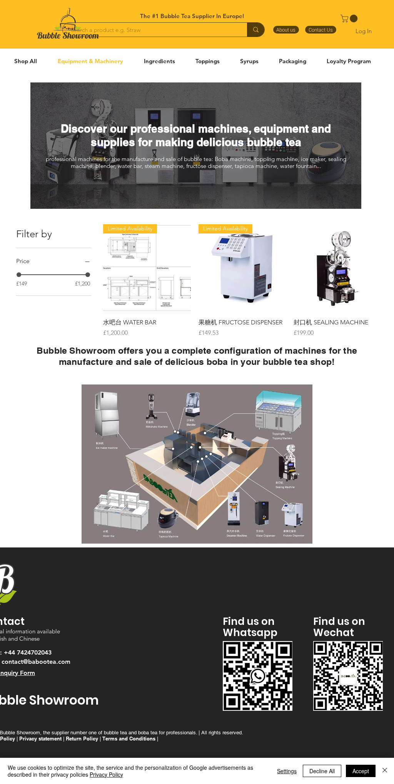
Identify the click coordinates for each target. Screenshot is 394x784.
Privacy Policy (106, 774)
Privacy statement (40, 738)
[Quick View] (337, 268)
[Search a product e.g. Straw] (255, 30)
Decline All (322, 771)
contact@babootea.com (36, 661)
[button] (350, 18)
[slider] (18, 274)
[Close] (384, 771)
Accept (360, 771)
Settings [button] (287, 771)
